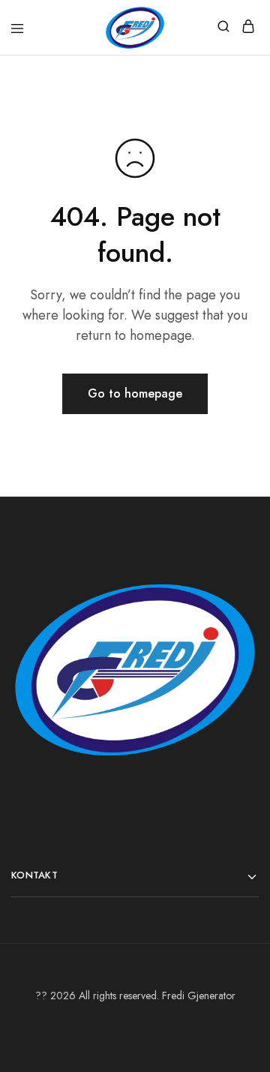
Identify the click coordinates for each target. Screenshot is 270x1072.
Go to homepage (135, 393)
